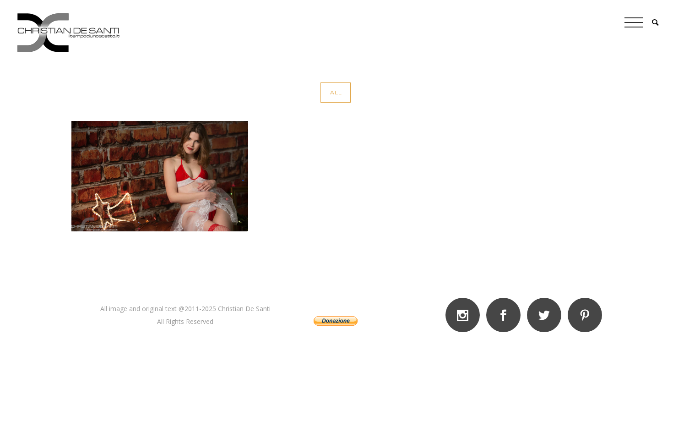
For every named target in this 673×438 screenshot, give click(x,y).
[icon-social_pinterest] (585, 315)
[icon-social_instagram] (464, 315)
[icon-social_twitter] (546, 315)
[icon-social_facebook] (505, 315)
